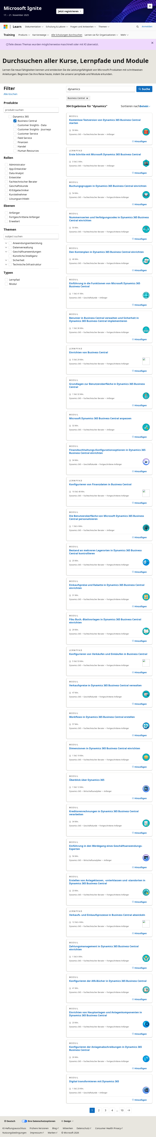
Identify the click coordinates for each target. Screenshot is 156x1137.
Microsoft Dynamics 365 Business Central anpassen (100, 418)
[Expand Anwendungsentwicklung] (6, 243)
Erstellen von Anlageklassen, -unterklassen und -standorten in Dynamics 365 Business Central (107, 882)
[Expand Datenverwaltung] (6, 247)
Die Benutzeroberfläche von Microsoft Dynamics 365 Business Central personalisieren (106, 517)
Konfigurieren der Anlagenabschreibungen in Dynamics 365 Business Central (105, 1048)
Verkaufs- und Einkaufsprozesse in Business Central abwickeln (107, 914)
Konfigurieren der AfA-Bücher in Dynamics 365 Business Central (108, 980)
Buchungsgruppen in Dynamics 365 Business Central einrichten (108, 185)
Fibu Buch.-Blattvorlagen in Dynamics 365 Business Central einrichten (105, 621)
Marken (52, 1132)
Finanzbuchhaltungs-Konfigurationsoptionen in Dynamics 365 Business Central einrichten (107, 451)
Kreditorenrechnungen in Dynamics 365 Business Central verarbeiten (104, 813)
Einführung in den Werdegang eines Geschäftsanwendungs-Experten (105, 847)
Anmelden (147, 26)
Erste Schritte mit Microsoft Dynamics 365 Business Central (105, 154)
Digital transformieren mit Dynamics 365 (94, 1081)
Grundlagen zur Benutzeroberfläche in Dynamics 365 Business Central (107, 385)
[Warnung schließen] (149, 6)
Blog (54, 1128)
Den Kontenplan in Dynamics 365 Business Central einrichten (106, 251)
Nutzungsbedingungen (14, 1132)
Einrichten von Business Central (88, 352)
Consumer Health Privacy (108, 1128)
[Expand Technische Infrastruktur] (6, 264)
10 (122, 1110)
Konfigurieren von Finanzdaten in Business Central (100, 484)
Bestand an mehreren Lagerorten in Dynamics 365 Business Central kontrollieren (105, 552)
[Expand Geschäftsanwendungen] (6, 251)
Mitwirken (68, 1128)
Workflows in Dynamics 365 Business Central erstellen (102, 716)
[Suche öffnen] (138, 26)
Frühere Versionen (39, 1128)
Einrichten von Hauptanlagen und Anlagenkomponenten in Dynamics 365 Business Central (105, 1014)
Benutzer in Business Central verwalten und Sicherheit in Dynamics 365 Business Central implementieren (104, 319)
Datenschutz (83, 1128)
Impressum (36, 1132)
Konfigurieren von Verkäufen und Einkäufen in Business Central (108, 654)
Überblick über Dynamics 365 (86, 779)
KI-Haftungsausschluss (14, 1128)
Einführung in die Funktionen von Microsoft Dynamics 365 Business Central (104, 285)
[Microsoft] (6, 27)
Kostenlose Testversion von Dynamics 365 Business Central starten (105, 121)
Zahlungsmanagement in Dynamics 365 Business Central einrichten (104, 948)
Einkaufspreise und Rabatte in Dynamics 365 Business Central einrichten (106, 586)
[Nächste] (128, 1110)
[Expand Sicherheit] (6, 260)
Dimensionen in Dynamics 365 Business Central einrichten (104, 748)
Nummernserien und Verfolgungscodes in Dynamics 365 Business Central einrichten (109, 219)
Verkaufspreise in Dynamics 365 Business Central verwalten (105, 685)
